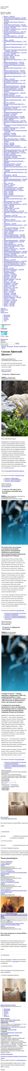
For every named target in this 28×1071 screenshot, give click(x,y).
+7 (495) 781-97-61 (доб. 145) (17, 1027)
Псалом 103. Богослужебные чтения (10, 924)
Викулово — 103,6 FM (10, 282)
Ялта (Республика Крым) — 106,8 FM (14, 269)
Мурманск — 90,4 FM (9, 154)
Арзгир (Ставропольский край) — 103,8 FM (15, 26)
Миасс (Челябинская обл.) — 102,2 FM (14, 151)
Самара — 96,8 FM (9, 207)
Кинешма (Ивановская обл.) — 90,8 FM (14, 118)
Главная (3, 346)
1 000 (5, 780)
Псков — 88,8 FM (8, 194)
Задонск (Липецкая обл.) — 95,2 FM (13, 88)
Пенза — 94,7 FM (8, 191)
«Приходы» (12, 1021)
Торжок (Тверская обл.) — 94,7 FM (13, 244)
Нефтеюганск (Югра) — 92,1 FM (12, 163)
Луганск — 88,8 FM (9, 144)
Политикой (5, 838)
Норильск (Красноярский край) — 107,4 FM (15, 179)
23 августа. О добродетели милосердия (15, 616)
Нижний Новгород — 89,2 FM (12, 165)
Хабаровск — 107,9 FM (10, 254)
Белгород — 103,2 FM (9, 30)
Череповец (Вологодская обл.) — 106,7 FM (15, 261)
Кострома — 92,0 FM (9, 129)
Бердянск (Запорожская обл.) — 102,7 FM (15, 31)
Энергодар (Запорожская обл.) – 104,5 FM (15, 264)
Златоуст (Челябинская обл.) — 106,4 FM (14, 93)
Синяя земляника (5, 864)
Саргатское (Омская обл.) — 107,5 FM (14, 211)
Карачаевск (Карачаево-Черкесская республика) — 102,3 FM (13, 113)
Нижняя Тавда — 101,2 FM (11, 296)
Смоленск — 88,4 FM (9, 219)
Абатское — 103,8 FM (9, 273)
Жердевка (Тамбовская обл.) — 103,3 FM (14, 87)
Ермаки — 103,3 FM (9, 286)
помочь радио (4, 309)
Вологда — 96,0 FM (9, 56)
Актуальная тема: (19, 610)
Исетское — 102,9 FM (9, 290)
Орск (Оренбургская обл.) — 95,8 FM (14, 187)
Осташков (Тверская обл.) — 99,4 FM (13, 190)
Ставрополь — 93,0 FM (10, 223)
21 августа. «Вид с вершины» (12, 481)
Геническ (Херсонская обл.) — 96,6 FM (14, 70)
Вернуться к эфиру (6, 12)
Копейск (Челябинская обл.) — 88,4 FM (14, 127)
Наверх (3, 1005)
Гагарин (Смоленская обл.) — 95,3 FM (14, 63)
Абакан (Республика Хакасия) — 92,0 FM (15, 17)
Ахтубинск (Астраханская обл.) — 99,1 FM (15, 29)
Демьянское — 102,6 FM (10, 284)
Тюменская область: (9, 272)
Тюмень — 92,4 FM (9, 247)
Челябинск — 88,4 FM (10, 259)
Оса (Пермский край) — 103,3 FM (13, 189)
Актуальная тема (5, 486)
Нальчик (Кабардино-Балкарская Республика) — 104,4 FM (12, 156)
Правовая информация (7, 1054)
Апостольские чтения (11, 913)
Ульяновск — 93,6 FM (9, 250)
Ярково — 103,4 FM (9, 305)
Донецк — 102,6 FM (9, 79)
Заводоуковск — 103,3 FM (11, 287)
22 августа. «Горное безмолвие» (13, 479)
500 (2, 780)
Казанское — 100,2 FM (10, 293)
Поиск (17, 343)
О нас (5, 320)
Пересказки (9, 862)
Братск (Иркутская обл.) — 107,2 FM (13, 36)
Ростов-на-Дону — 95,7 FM (11, 202)
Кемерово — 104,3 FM (10, 115)
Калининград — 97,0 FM (10, 108)
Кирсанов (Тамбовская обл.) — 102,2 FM (15, 120)
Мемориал (6, 1016)
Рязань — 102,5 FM (9, 205)
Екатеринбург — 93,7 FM (10, 81)
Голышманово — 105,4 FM (11, 283)
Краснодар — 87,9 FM (10, 133)
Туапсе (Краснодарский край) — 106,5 (14, 246)
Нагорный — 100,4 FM (10, 294)
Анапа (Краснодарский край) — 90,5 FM (14, 24)
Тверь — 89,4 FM (8, 233)
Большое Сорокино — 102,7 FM (12, 279)
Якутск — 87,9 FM (9, 268)
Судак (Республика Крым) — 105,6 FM (14, 227)
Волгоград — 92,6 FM (9, 54)
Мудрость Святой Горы (20, 346)
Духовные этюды (5, 371)
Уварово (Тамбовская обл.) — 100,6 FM (14, 248)
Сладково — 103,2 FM (10, 301)
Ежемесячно (6, 785)
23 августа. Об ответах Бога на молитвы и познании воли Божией (15, 614)
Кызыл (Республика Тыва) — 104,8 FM (14, 138)
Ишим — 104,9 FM (9, 291)
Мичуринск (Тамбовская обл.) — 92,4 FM (15, 152)
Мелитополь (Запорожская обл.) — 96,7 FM (15, 150)
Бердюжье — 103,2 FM (10, 278)
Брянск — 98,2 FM (9, 40)
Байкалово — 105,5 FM (10, 276)
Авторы (6, 318)
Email (2, 826)
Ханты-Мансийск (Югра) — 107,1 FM (14, 255)
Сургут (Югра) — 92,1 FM (11, 229)
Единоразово (15, 785)
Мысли (3, 347)
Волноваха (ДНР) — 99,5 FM (11, 55)
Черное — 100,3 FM (9, 304)
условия (12, 786)
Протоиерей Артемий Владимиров (14, 471)
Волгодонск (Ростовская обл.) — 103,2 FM (15, 52)
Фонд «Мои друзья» (15, 1020)
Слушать (3, 862)
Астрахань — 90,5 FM (9, 27)
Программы (7, 315)
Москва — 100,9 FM (9, 16)
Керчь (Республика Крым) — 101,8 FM (14, 116)
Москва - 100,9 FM (6, 13)
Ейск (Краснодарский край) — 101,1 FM (14, 80)
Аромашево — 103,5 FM (10, 275)
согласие (9, 845)
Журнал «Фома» (5, 1020)
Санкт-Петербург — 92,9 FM (11, 208)
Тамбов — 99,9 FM (9, 232)
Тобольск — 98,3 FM (9, 298)
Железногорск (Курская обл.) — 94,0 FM (14, 86)
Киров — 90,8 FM (8, 119)
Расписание (7, 316)
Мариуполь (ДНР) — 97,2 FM (12, 145)
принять (3, 1069)
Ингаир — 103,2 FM (9, 289)
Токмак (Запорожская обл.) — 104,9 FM (14, 240)
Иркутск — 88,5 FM (9, 102)
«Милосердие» (4, 1021)
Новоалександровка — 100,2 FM (12, 297)
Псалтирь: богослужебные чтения (15, 923)
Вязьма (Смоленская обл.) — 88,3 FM (14, 62)
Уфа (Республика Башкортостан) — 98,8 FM (15, 251)
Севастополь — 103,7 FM (10, 215)
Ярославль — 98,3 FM (9, 271)
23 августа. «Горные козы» (12, 478)
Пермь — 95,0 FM (8, 193)
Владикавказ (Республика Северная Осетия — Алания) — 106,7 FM (15, 50)
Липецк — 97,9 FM (9, 143)
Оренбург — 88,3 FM (9, 184)
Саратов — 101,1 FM (9, 209)
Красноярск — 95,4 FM (10, 134)
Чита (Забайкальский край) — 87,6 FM (14, 262)
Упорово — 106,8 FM (9, 303)
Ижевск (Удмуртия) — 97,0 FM (12, 95)
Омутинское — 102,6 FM (10, 300)
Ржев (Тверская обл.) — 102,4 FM (13, 201)
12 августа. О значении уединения (10, 882)
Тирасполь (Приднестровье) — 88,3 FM (14, 236)
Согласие (9, 836)
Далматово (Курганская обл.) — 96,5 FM (14, 72)
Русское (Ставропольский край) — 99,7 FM (15, 204)
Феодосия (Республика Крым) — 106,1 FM (15, 252)
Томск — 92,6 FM (8, 243)
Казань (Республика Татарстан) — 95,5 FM (15, 106)
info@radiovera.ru (5, 1027)
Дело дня (3, 308)
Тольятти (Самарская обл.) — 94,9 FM (14, 241)
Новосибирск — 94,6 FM (10, 175)
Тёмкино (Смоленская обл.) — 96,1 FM (14, 234)
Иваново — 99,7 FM (9, 94)
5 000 (8, 780)
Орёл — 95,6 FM (8, 186)
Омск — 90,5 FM (8, 183)
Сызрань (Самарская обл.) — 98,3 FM (14, 230)
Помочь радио (5, 788)
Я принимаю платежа (11, 786)
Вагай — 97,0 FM (8, 280)
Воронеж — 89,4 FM (9, 58)
